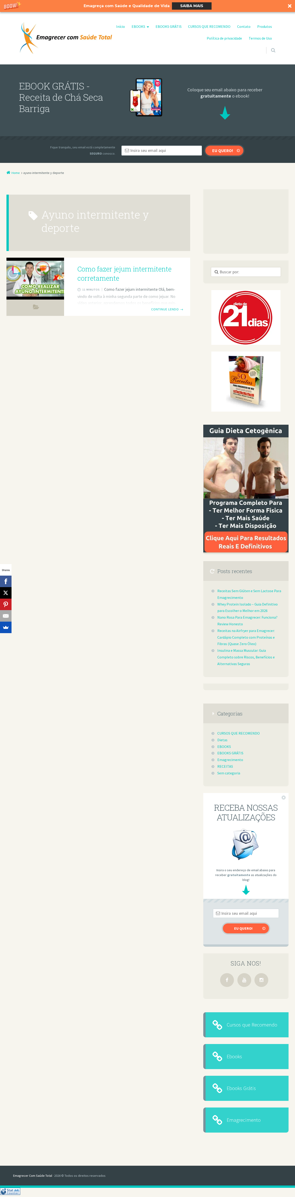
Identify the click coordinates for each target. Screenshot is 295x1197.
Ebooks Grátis (241, 1088)
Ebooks (234, 1056)
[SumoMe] (6, 627)
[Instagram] (261, 980)
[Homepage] (66, 38)
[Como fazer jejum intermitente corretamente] (35, 279)
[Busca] (269, 45)
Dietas (222, 740)
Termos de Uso (260, 38)
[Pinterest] (6, 604)
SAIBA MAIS (191, 6)
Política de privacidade (224, 38)
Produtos (264, 26)
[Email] (6, 616)
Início (120, 26)
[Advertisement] (246, 221)
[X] (6, 593)
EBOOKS (138, 26)
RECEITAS (225, 766)
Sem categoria (228, 773)
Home (16, 173)
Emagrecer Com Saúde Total (32, 1176)
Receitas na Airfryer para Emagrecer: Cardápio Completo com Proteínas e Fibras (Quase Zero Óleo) (246, 637)
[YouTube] (244, 980)
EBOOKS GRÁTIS (169, 26)
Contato (244, 26)
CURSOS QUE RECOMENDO (209, 26)
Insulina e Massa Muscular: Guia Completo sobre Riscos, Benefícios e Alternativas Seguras (246, 657)
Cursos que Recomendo (252, 1024)
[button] (147, 6)
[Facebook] (227, 980)
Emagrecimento (36, 308)
